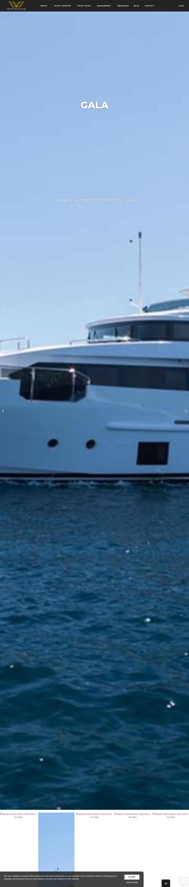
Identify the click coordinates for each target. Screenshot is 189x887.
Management (104, 6)
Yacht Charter (62, 6)
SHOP (181, 6)
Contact (149, 6)
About (44, 6)
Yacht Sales (84, 6)
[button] (3, 411)
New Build (123, 6)
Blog (136, 6)
